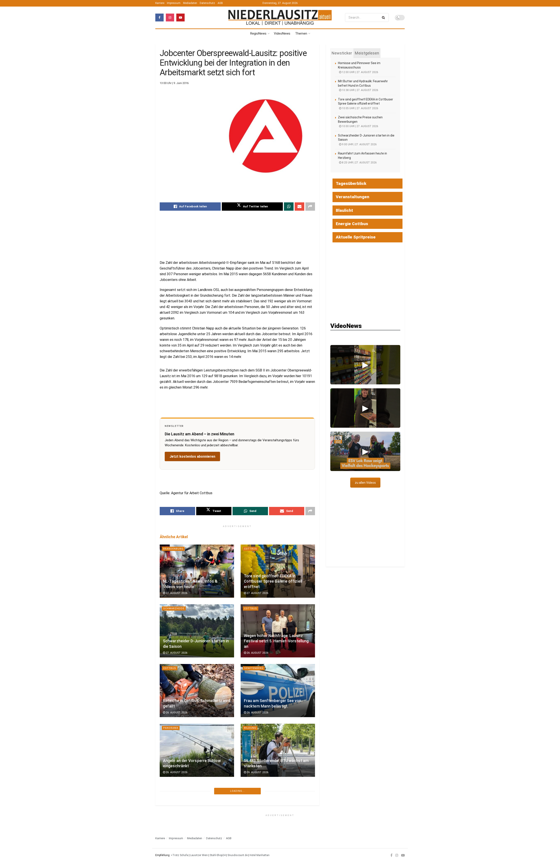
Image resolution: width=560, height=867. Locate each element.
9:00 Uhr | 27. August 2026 (359, 144)
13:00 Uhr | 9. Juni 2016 (174, 83)
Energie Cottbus (352, 223)
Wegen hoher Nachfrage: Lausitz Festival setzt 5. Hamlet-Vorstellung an (276, 641)
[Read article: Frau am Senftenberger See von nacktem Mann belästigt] (278, 690)
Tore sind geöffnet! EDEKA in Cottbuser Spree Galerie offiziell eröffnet (273, 581)
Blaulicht (344, 210)
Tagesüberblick (351, 183)
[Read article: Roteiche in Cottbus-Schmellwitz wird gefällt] (197, 690)
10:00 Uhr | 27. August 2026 (359, 126)
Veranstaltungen (352, 196)
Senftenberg (253, 668)
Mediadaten (190, 3)
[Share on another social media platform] (310, 206)
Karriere (159, 3)
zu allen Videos (365, 482)
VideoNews (282, 33)
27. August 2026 (176, 593)
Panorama (170, 728)
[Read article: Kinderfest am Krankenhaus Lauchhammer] (278, 810)
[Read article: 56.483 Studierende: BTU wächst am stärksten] (278, 750)
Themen (301, 33)
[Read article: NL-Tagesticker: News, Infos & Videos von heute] (197, 571)
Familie (249, 787)
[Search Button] (384, 17)
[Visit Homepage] (280, 17)
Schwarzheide (173, 608)
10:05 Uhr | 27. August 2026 (359, 108)
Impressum (173, 3)
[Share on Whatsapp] (289, 206)
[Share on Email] (299, 206)
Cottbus (250, 548)
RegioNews (258, 33)
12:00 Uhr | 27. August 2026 (359, 72)
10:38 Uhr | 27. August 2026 (359, 90)
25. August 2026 (176, 832)
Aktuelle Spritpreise (356, 237)
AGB (220, 3)
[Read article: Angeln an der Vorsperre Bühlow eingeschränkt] (197, 750)
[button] (365, 364)
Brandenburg (173, 548)
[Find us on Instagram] (170, 17)
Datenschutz (207, 3)
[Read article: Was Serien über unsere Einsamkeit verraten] (197, 810)
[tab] (341, 53)
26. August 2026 (257, 652)
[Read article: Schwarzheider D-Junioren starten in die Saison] (197, 630)
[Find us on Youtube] (180, 17)
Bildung (250, 728)
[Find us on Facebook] (159, 17)
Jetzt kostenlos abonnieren (192, 456)
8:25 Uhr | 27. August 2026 (359, 162)
